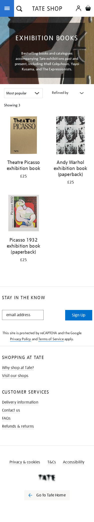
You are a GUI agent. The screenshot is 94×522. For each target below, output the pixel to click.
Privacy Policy (20, 339)
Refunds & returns (18, 426)
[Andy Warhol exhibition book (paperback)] (70, 136)
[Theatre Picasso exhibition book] (23, 136)
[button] (19, 9)
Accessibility (73, 462)
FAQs (6, 418)
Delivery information (20, 402)
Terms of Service (51, 339)
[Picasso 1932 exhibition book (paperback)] (23, 214)
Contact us (11, 410)
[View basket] (88, 9)
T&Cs (51, 462)
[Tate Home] (47, 478)
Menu (8, 8)
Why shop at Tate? (18, 367)
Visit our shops (15, 375)
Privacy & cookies (25, 462)
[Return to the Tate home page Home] (47, 9)
